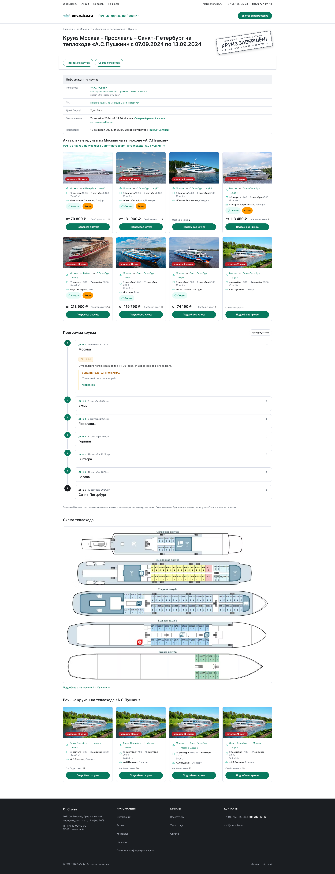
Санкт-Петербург (252, 188)
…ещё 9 (194, 747)
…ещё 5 (101, 188)
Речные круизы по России (117, 15)
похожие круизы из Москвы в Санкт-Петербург (114, 102)
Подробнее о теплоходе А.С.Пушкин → (86, 687)
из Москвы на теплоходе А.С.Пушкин (115, 29)
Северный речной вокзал (149, 118)
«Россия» (128, 292)
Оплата (174, 833)
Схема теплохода (109, 62)
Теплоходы (177, 825)
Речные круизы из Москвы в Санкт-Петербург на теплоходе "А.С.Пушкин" (112, 145)
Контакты (98, 3)
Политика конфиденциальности (135, 850)
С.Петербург (89, 188)
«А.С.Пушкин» (98, 87)
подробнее (88, 384)
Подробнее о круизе (88, 226)
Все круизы (177, 816)
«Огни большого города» (189, 289)
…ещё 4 (234, 277)
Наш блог (113, 3)
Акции (85, 3)
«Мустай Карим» (78, 289)
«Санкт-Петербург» (133, 200)
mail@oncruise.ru (212, 3)
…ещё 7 (155, 188)
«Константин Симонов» (82, 200)
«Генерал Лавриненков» (241, 204)
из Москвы (82, 29)
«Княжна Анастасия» (187, 200)
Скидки (75, 206)
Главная (68, 29)
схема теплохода (138, 91)
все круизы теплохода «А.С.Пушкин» (109, 91)
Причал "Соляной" (159, 129)
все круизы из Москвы (101, 122)
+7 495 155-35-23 (237, 3)
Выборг (87, 273)
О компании (70, 3)
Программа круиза (78, 62)
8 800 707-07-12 (262, 3)
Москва (74, 188)
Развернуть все (260, 332)
